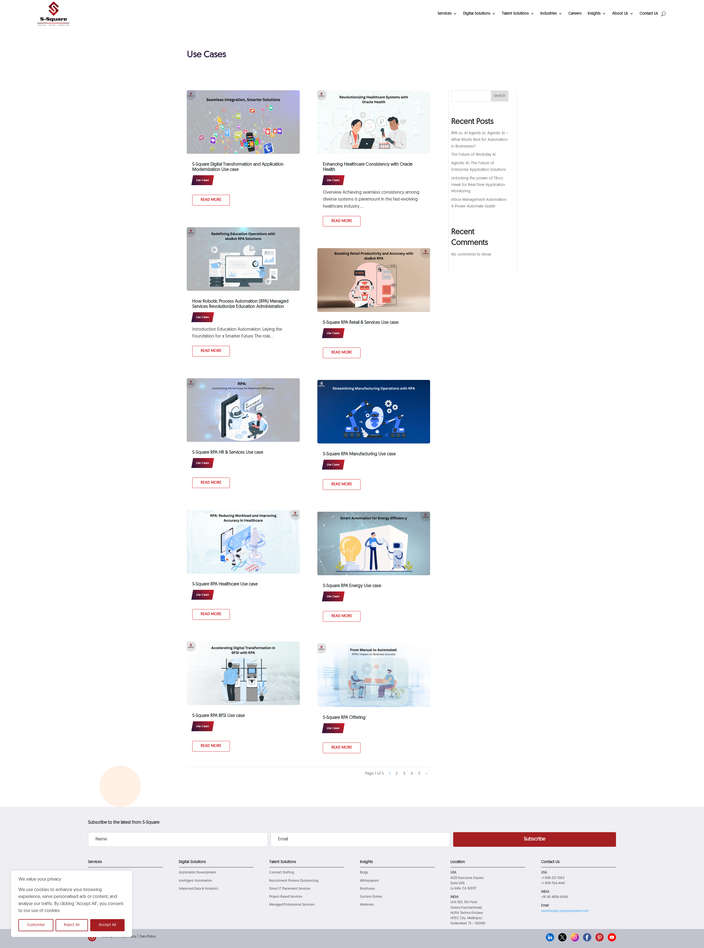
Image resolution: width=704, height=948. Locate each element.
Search (499, 96)
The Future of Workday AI (473, 155)
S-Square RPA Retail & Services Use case (360, 322)
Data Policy (148, 936)
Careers (575, 14)
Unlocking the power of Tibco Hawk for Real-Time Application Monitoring (478, 185)
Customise (36, 925)
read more (211, 200)
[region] (71, 903)
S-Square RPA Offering (344, 718)
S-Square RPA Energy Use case (352, 586)
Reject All (71, 925)
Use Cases (202, 180)
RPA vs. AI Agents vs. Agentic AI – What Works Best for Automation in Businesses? (479, 140)
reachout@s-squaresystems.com (564, 911)
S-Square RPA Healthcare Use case (225, 584)
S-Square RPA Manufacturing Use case (359, 454)
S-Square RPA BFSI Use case (218, 716)
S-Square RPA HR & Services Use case (227, 452)
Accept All (107, 925)
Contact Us (649, 14)
